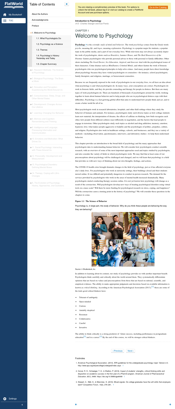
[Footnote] (152, 286)
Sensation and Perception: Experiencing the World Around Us (47, 88)
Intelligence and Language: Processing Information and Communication (45, 130)
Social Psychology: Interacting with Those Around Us (47, 148)
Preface (35, 25)
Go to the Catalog (158, 7)
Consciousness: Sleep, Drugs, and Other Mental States (48, 97)
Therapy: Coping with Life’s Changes (45, 174)
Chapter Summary (46, 64)
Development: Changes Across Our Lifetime (47, 105)
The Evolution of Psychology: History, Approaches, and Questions (48, 184)
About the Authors (40, 14)
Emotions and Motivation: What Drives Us (47, 140)
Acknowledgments (40, 19)
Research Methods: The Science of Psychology (47, 71)
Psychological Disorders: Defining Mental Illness (44, 166)
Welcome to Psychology (44, 32)
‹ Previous (117, 351)
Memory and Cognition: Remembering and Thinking (44, 120)
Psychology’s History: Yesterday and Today (48, 57)
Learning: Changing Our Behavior (48, 112)
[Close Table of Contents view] (66, 4)
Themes (41, 49)
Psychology (80, 44)
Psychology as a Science (49, 44)
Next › (130, 351)
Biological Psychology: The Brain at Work (47, 80)
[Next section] (170, 404)
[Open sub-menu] (31, 32)
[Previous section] (76, 404)
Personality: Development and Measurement (47, 157)
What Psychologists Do (48, 38)
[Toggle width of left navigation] (22, 405)
